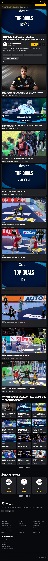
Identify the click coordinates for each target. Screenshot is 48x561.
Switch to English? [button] (39, 4)
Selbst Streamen (5, 523)
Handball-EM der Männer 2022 (15, 6)
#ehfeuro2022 (36, 48)
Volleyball (21, 530)
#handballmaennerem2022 (9, 50)
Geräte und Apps (36, 523)
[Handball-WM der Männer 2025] (24, 482)
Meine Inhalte (4, 539)
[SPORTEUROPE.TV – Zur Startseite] (2, 2)
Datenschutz (4, 556)
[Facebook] (13, 511)
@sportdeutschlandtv (22, 50)
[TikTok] (9, 511)
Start (2, 6)
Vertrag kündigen (37, 532)
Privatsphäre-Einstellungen (13, 556)
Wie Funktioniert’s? (6, 519)
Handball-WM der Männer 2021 (39, 487)
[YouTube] (6, 511)
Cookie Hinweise (23, 556)
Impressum (4, 558)
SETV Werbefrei (5, 521)
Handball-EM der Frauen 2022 (9, 487)
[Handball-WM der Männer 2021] (39, 482)
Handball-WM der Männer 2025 (24, 487)
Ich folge (3, 542)
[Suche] (38, 2)
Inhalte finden (36, 525)
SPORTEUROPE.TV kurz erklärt (39, 519)
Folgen (34, 44)
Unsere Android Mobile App (7, 527)
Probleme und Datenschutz (39, 527)
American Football (23, 519)
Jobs (3, 532)
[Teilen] (43, 44)
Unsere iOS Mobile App (6, 525)
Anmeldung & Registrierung (7, 548)
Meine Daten (4, 544)
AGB (28, 556)
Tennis (20, 521)
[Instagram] (3, 511)
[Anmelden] (40, 2)
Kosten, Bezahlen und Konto (39, 521)
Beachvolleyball (22, 525)
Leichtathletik (22, 527)
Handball (6, 6)
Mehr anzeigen (24, 467)
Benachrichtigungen (6, 546)
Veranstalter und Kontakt (38, 530)
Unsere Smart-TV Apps (6, 530)
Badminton (21, 532)
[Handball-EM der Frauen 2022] (9, 482)
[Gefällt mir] (39, 44)
